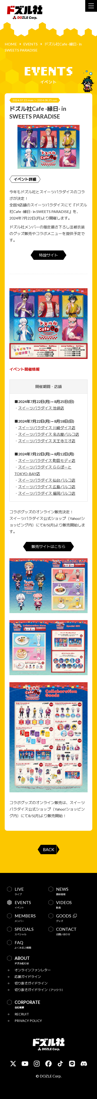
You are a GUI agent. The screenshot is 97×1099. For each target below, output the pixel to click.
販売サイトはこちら (48, 546)
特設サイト (48, 255)
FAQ (23, 944)
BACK (48, 849)
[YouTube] (24, 1063)
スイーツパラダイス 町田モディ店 (46, 460)
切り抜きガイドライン (31, 983)
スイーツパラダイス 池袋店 (41, 408)
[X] (13, 1063)
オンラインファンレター (33, 970)
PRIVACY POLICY (28, 1021)
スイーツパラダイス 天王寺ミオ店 (46, 441)
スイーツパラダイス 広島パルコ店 (46, 486)
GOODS (63, 918)
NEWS (62, 891)
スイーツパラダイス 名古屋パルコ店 (48, 434)
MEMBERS (25, 918)
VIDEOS (64, 904)
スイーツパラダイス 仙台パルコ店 (46, 480)
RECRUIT (22, 1014)
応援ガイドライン (28, 977)
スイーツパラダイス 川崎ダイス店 (46, 427)
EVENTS (30, 44)
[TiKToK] (60, 1063)
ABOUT (22, 960)
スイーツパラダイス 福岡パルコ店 (46, 493)
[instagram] (36, 1063)
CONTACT (66, 931)
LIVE (19, 891)
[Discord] (83, 1063)
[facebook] (48, 1063)
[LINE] (72, 1063)
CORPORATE (27, 1004)
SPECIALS (24, 931)
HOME (11, 44)
